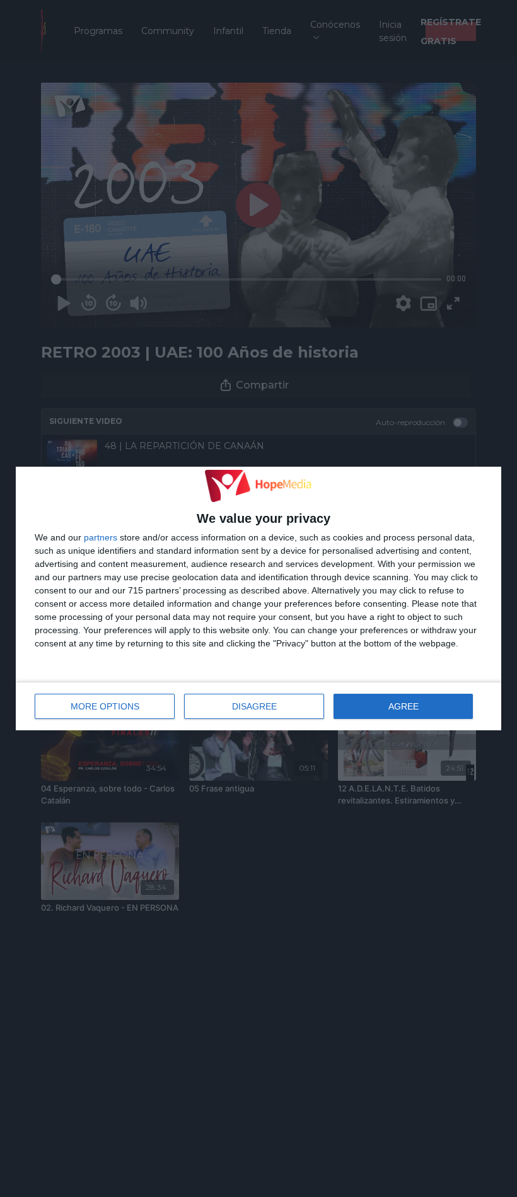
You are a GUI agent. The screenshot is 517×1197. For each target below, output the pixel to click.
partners (100, 537)
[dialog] (258, 598)
